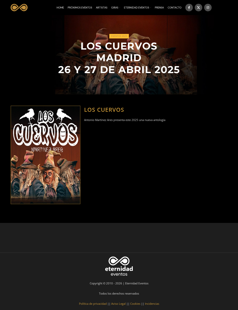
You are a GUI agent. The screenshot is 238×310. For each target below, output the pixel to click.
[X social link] (198, 7)
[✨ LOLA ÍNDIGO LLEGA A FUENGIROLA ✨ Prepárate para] (223, 238)
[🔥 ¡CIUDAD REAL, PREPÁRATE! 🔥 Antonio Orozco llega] (193, 238)
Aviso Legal (118, 303)
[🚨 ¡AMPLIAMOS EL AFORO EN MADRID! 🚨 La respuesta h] (75, 238)
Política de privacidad (93, 303)
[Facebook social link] (189, 7)
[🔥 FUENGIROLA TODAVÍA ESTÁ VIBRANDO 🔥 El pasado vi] (104, 238)
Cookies (135, 303)
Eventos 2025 (119, 36)
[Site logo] (18, 7)
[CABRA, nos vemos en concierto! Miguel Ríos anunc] (15, 238)
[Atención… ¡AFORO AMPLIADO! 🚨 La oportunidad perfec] (45, 238)
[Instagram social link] (208, 7)
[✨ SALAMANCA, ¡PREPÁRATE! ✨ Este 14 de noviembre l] (134, 238)
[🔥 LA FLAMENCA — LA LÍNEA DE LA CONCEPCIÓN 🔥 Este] (163, 238)
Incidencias (152, 303)
